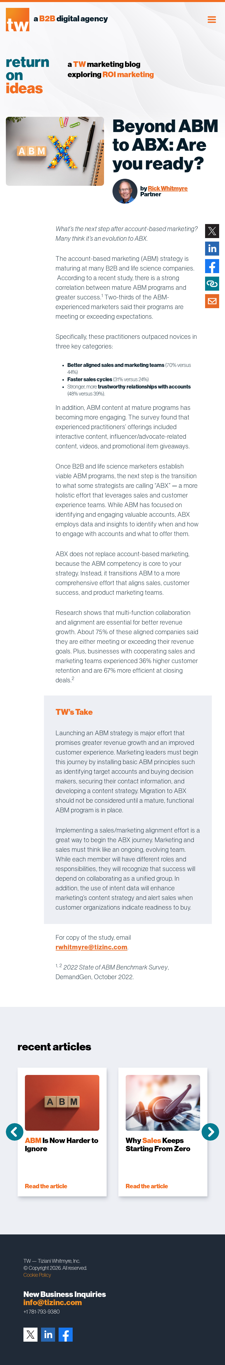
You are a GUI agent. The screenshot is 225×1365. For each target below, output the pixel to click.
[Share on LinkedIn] (212, 249)
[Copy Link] (212, 284)
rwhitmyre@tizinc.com (91, 947)
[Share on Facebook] (212, 266)
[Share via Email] (212, 301)
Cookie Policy (37, 1275)
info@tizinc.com (52, 1302)
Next (210, 1132)
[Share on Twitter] (212, 231)
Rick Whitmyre (168, 188)
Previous (14, 1132)
